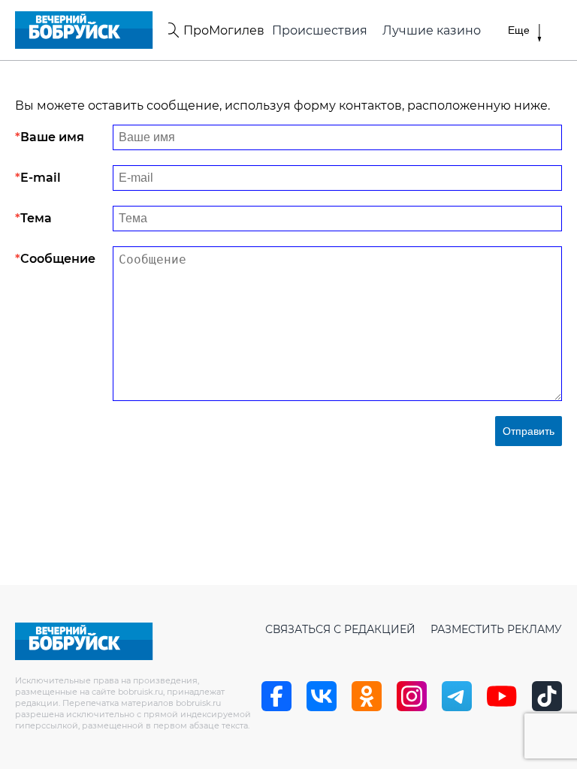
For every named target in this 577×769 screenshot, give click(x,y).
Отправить (528, 431)
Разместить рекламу (496, 629)
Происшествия (319, 30)
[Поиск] (171, 30)
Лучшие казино (431, 30)
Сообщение (57, 259)
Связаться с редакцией (340, 629)
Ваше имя (52, 137)
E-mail (40, 177)
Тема (36, 218)
